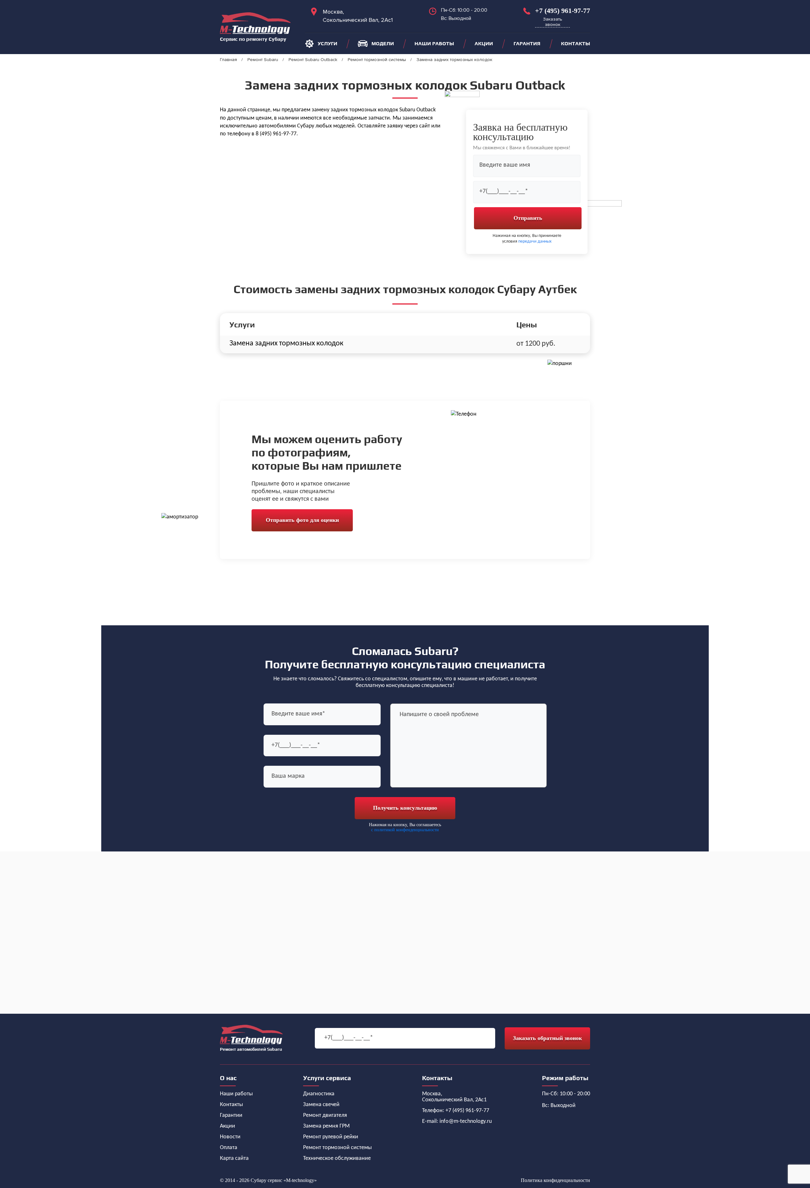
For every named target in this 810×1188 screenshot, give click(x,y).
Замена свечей (321, 1105)
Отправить (528, 218)
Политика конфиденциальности (555, 1180)
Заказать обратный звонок (547, 1038)
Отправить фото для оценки (302, 520)
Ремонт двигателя (325, 1115)
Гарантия (527, 43)
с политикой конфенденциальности (405, 829)
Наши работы (434, 43)
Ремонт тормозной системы (337, 1148)
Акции (484, 43)
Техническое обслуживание (337, 1158)
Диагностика (318, 1094)
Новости (230, 1137)
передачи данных (534, 241)
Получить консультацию (405, 808)
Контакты (575, 43)
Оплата (228, 1148)
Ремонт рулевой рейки (330, 1137)
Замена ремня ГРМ (326, 1126)
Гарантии (231, 1115)
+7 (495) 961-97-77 (562, 11)
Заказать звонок (552, 21)
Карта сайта (234, 1158)
